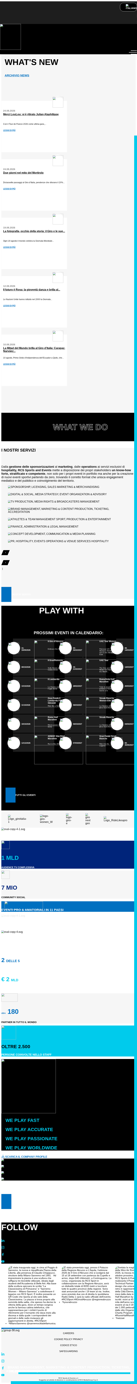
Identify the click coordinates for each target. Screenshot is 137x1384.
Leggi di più (9, 130)
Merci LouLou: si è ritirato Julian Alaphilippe (31, 114)
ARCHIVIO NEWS (17, 75)
